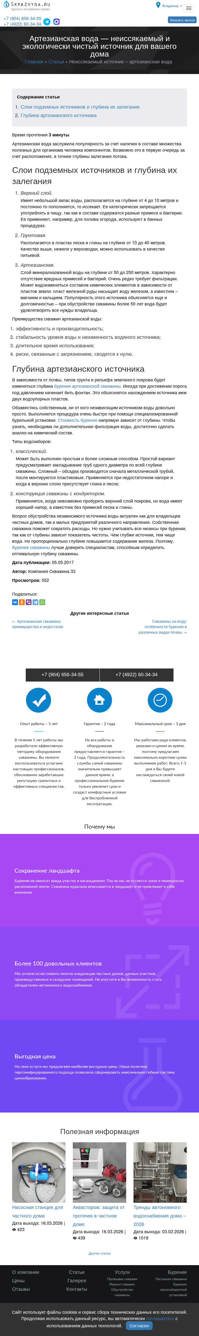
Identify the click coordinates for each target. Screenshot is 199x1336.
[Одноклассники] (22, 602)
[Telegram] (35, 602)
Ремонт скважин (122, 1284)
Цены (18, 1280)
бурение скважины (31, 547)
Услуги (122, 1271)
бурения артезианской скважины (87, 386)
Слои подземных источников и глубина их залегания (80, 106)
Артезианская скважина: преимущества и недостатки (37, 624)
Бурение (177, 1271)
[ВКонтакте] (15, 602)
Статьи (76, 1271)
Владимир (171, 5)
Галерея (76, 1280)
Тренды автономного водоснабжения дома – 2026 (159, 1215)
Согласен (139, 1325)
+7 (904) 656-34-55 (22, 18)
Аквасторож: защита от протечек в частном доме (99, 1215)
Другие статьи (100, 1253)
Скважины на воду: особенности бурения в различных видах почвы (163, 627)
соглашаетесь (160, 1318)
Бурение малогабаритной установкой (173, 1289)
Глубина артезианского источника (59, 115)
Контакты (76, 1288)
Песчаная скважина (171, 1278)
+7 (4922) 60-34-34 (22, 24)
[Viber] (29, 602)
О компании (25, 1271)
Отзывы (21, 1288)
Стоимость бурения (77, 420)
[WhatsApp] (42, 602)
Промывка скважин (122, 1278)
